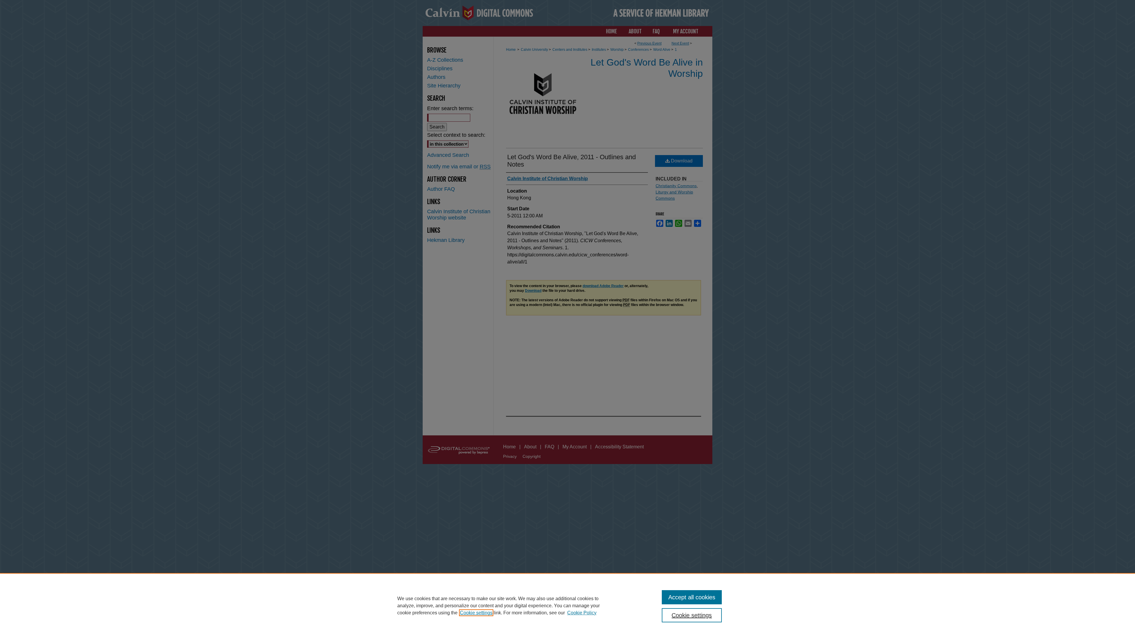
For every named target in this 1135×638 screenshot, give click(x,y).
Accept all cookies (691, 597)
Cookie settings (476, 612)
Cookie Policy (581, 612)
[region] (567, 605)
